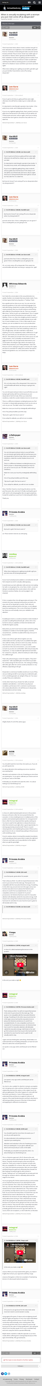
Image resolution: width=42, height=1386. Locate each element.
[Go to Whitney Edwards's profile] (4, 285)
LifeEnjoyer (15, 435)
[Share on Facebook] (2, 1373)
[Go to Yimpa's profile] (4, 933)
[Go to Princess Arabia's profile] (4, 513)
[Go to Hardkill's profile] (4, 34)
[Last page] (39, 27)
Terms (16, 1379)
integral (23, 945)
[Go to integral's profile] (4, 802)
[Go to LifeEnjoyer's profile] (4, 436)
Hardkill (9, 19)
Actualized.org (7, 1379)
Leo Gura (24, 152)
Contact (36, 1379)
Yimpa (12, 932)
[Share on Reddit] (8, 1373)
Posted (10, 44)
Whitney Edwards (18, 283)
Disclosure (29, 1379)
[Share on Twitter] (5, 1373)
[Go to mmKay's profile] (4, 555)
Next (35, 27)
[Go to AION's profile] (4, 753)
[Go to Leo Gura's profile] (4, 88)
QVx (22, 872)
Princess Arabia (17, 512)
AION (11, 751)
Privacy (21, 1379)
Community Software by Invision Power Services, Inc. (21, 1383)
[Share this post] (38, 44)
